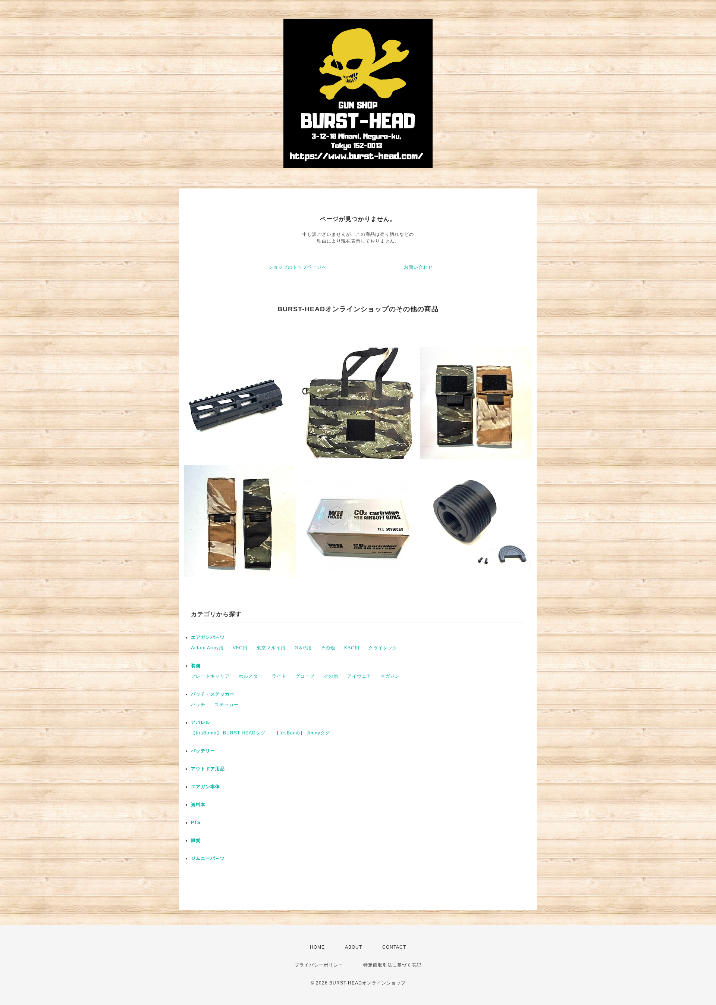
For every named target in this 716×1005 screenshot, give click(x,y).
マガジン (390, 676)
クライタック (383, 647)
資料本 (198, 804)
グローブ (305, 676)
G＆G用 (303, 647)
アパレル (200, 722)
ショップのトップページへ (297, 267)
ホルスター (251, 676)
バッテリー (203, 750)
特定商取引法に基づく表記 (392, 965)
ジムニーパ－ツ (208, 858)
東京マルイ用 (271, 647)
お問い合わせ (418, 267)
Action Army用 (207, 647)
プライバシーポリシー (319, 965)
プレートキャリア (210, 676)
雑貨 (196, 840)
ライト (279, 676)
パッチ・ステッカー (213, 694)
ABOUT (353, 947)
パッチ (198, 704)
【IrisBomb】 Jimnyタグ (302, 733)
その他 (328, 647)
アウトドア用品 (208, 768)
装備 (196, 665)
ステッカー (226, 704)
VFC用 (240, 647)
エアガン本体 (205, 786)
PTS (196, 822)
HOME (317, 947)
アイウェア (359, 676)
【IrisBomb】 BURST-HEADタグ (228, 733)
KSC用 (351, 647)
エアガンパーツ (208, 637)
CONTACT (394, 947)
